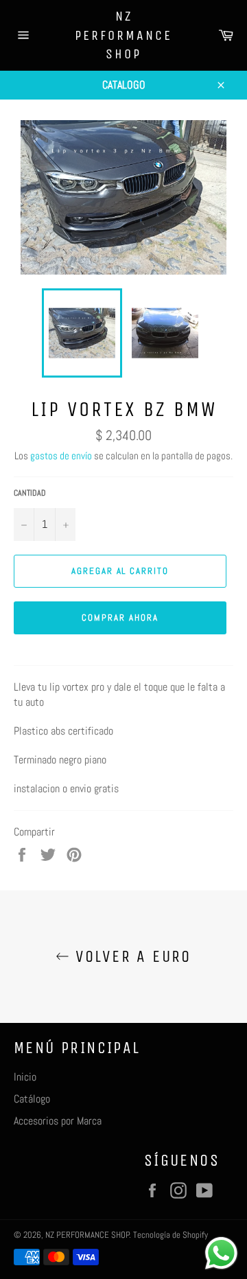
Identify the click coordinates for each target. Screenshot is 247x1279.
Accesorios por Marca (58, 1121)
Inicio (25, 1077)
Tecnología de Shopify (170, 1235)
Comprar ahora (120, 617)
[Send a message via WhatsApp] (221, 1253)
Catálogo (32, 1099)
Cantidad (30, 492)
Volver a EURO (130, 956)
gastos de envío (61, 455)
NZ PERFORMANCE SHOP (123, 35)
